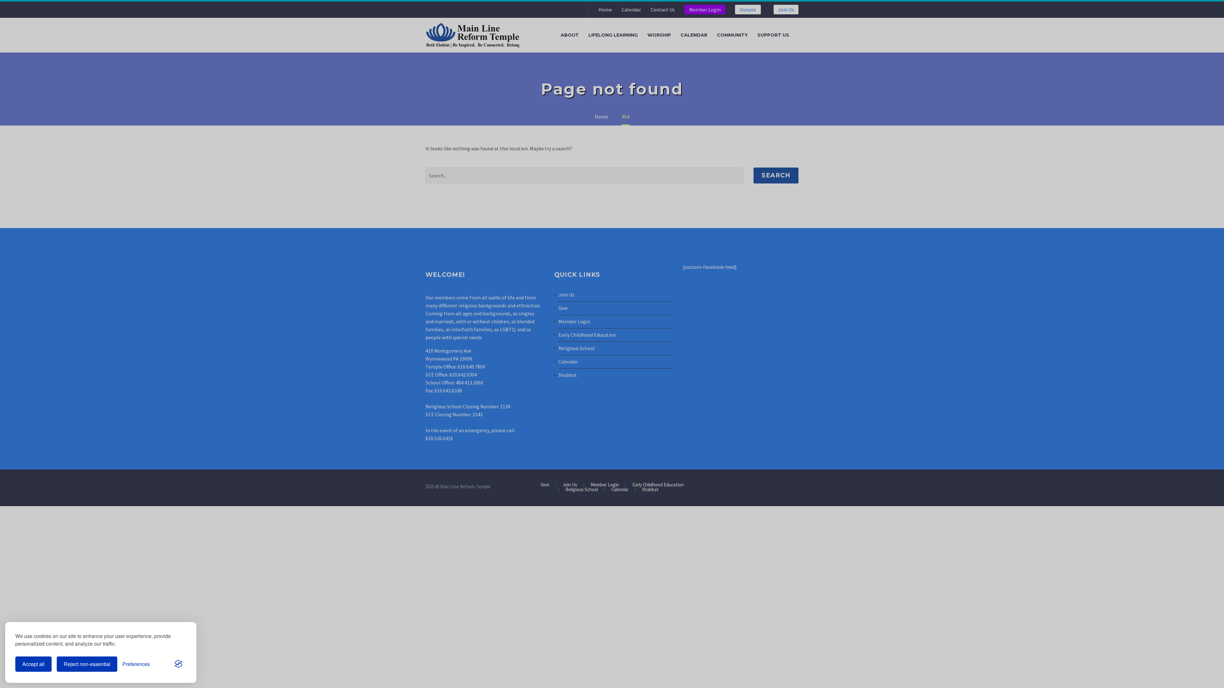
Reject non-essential (87, 664)
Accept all (33, 664)
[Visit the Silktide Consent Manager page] (178, 664)
